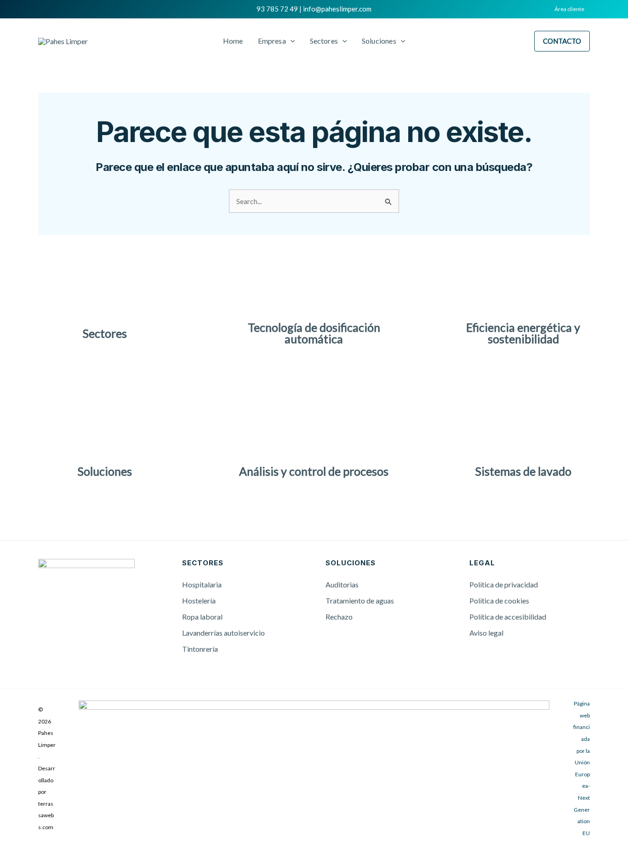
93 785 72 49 (277, 9)
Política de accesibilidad (507, 616)
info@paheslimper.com (337, 9)
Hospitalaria (202, 584)
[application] (290, 40)
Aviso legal (486, 632)
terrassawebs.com (46, 815)
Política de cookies (499, 600)
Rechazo (339, 616)
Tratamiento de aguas (359, 600)
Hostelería (199, 600)
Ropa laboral (202, 616)
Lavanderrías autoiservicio (223, 632)
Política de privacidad (503, 584)
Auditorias (342, 584)
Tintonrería (200, 648)
